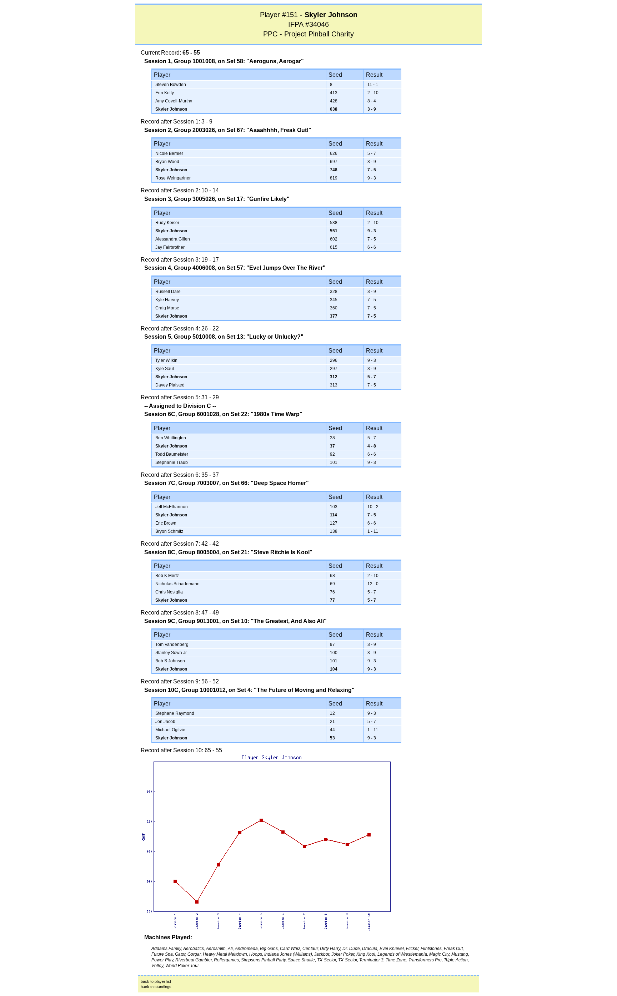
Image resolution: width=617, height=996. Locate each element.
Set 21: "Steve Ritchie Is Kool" (271, 552)
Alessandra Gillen (172, 239)
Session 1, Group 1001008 (179, 61)
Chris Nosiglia (169, 592)
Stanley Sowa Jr (171, 652)
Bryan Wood (167, 161)
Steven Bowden (170, 84)
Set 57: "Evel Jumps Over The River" (276, 268)
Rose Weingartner (173, 178)
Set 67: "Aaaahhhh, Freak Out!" (268, 130)
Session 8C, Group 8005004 (181, 552)
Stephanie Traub (171, 462)
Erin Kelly (164, 92)
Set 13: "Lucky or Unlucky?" (265, 337)
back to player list (156, 981)
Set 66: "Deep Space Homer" (270, 483)
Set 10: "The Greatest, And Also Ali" (279, 621)
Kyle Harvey (167, 299)
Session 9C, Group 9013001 (181, 621)
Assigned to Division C (180, 406)
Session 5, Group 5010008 (179, 337)
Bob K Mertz (167, 575)
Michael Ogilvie (170, 729)
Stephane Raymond (174, 713)
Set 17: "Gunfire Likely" (258, 199)
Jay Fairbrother (170, 247)
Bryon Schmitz (169, 531)
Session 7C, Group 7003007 (181, 483)
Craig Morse (167, 307)
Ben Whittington (170, 437)
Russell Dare (168, 291)
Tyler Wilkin (166, 360)
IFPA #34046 (308, 24)
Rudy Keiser (167, 222)
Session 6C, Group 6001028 (181, 414)
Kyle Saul (164, 368)
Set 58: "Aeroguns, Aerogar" (265, 61)
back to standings (156, 987)
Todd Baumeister (171, 454)
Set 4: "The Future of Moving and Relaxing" (296, 690)
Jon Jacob (165, 721)
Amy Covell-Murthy (173, 100)
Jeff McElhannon (171, 506)
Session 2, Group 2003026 (179, 130)
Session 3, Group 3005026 (179, 199)
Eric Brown (165, 523)
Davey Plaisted (170, 385)
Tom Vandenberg (172, 644)
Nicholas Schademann (177, 583)
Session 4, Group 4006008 (179, 268)
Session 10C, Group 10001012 (185, 690)
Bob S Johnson (170, 660)
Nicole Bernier (169, 153)
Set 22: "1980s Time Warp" (266, 414)
